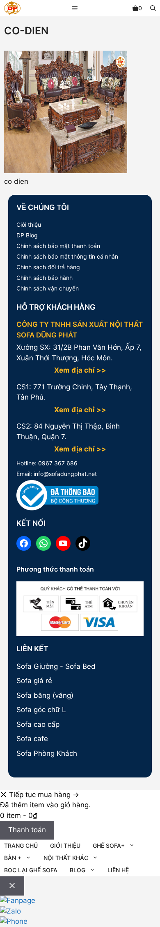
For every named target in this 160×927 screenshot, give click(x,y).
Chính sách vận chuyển (47, 288)
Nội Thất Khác (65, 857)
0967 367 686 (57, 463)
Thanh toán (27, 830)
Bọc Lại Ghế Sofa (30, 870)
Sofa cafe (32, 739)
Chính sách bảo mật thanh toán (58, 245)
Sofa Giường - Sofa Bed (56, 666)
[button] (153, 8)
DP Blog (27, 235)
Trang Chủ (21, 845)
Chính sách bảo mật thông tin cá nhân (67, 256)
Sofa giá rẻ (34, 681)
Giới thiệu (28, 224)
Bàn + (12, 857)
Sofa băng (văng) (44, 695)
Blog (77, 870)
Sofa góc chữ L (41, 710)
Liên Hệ (118, 870)
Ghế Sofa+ (109, 845)
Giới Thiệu (65, 845)
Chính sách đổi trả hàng (48, 267)
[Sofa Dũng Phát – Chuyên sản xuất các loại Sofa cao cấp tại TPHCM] (12, 9)
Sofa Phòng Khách (46, 753)
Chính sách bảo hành (44, 277)
